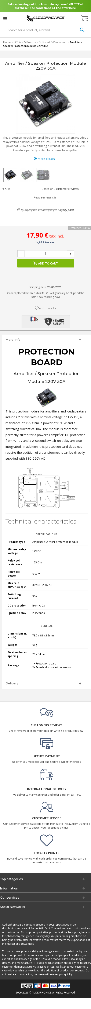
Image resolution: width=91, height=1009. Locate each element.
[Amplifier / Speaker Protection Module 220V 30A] (10, 175)
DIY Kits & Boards (25, 42)
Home (7, 42)
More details (46, 159)
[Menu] (5, 18)
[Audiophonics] (45, 18)
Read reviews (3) (45, 197)
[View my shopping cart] (86, 18)
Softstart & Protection (52, 42)
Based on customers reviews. (60, 189)
